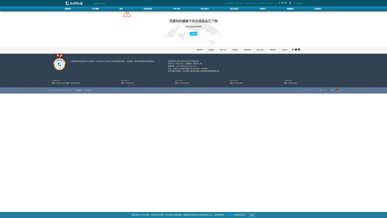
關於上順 (223, 50)
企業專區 (235, 50)
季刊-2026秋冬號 (251, 3)
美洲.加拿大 (205, 9)
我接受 (252, 215)
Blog (276, 3)
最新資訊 (200, 50)
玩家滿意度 (247, 50)
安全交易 (88, 90)
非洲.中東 (176, 9)
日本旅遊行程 (187, 71)
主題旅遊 (317, 9)
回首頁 (193, 34)
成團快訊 (68, 9)
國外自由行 (260, 50)
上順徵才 (285, 50)
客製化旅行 (239, 3)
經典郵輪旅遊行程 (212, 71)
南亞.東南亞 (234, 9)
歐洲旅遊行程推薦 (199, 71)
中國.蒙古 (262, 9)
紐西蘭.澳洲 (148, 9)
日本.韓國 (95, 9)
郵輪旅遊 (290, 9)
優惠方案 (269, 3)
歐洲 (121, 9)
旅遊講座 (211, 50)
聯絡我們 (79, 90)
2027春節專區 (229, 3)
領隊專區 (273, 50)
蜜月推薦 (262, 3)
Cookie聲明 (229, 215)
